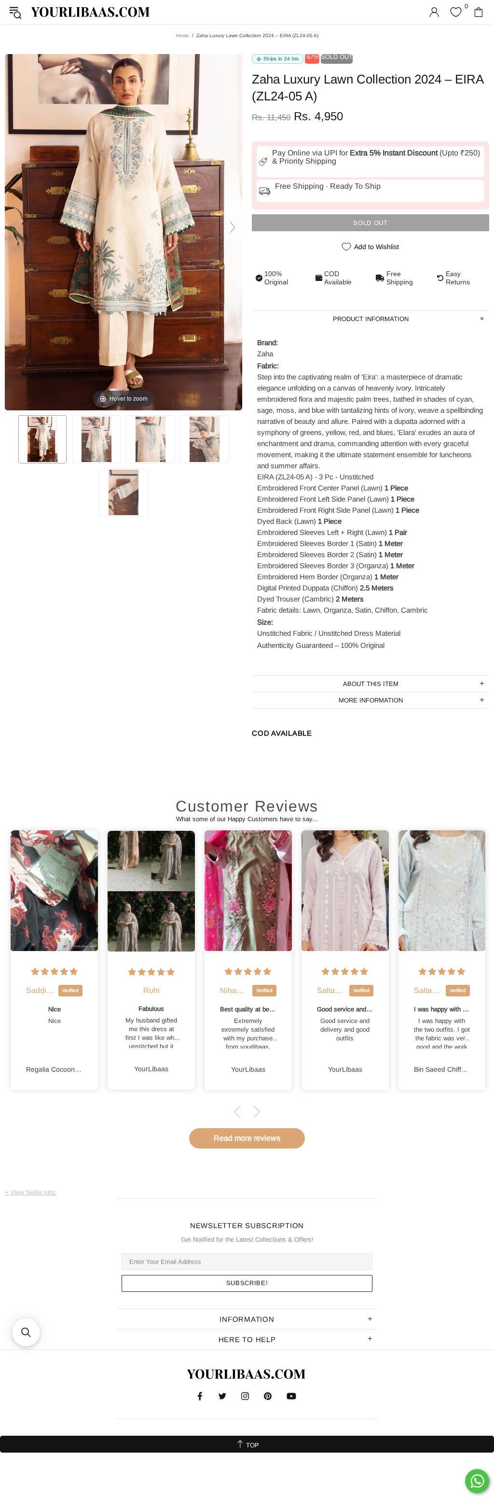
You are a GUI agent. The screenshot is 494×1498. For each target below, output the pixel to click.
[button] (240, 1112)
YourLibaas (91, 12)
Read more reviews (247, 1138)
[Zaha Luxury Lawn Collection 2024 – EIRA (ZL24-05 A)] (42, 439)
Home (182, 35)
